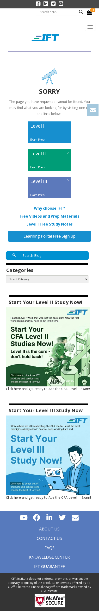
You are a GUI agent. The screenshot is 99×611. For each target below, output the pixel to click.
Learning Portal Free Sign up (49, 236)
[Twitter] (62, 517)
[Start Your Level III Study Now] (48, 455)
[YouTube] (24, 517)
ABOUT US (49, 529)
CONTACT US (49, 538)
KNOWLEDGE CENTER (49, 557)
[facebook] (36, 517)
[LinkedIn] (49, 517)
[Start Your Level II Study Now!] (48, 346)
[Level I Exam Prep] (49, 144)
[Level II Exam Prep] (49, 172)
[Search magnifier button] (81, 11)
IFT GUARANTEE (49, 566)
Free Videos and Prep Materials (49, 216)
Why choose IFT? (49, 208)
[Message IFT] (75, 517)
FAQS (49, 547)
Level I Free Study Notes (49, 224)
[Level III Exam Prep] (49, 199)
